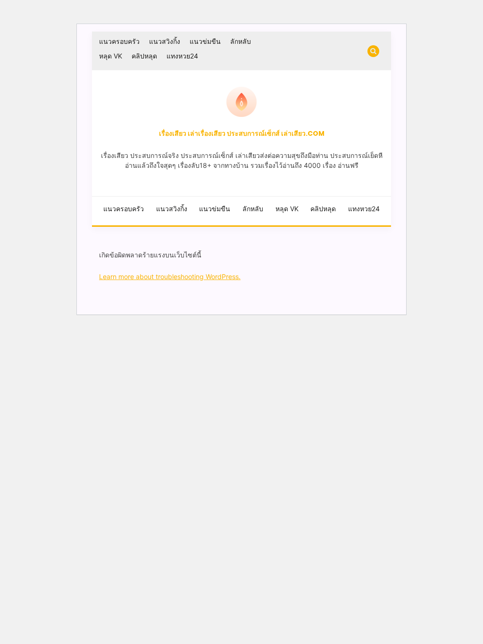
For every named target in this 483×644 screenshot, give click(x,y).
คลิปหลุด (144, 56)
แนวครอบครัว (119, 41)
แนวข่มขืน (205, 41)
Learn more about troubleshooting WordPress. (170, 276)
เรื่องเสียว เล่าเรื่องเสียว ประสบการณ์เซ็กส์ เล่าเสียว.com (242, 133)
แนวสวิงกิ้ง (164, 41)
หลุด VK (110, 56)
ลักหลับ (240, 41)
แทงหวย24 (182, 56)
